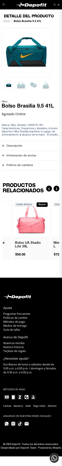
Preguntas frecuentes (16, 314)
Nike (4, 101)
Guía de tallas (11, 329)
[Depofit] (31, 5)
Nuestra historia (13, 347)
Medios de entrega (15, 325)
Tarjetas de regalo (14, 351)
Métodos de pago (14, 322)
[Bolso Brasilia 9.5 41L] (26, 52)
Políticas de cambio (15, 318)
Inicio (6, 21)
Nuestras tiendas (14, 343)
